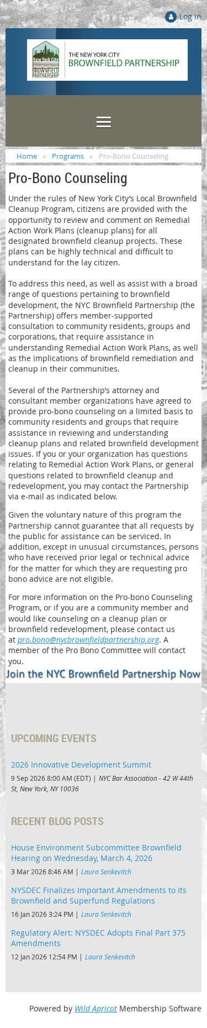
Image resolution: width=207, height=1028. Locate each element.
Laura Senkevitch (106, 871)
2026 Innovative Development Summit (81, 764)
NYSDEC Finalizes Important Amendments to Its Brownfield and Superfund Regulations (99, 895)
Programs (68, 156)
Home (27, 156)
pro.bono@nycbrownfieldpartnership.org (88, 639)
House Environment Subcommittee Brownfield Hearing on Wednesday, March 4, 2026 (96, 852)
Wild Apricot (96, 1008)
